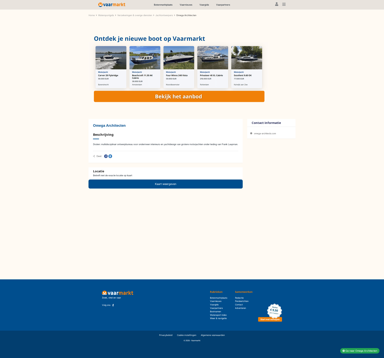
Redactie (239, 298)
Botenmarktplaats (163, 4)
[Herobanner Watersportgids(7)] (178, 69)
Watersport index (218, 315)
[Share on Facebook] (106, 156)
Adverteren (240, 308)
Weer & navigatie (218, 318)
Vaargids (204, 4)
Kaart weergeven (165, 184)
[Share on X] (110, 156)
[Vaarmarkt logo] (111, 4)
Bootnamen (215, 311)
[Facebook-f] (113, 305)
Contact (239, 304)
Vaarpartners (223, 4)
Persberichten (242, 301)
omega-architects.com (265, 133)
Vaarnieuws (186, 4)
